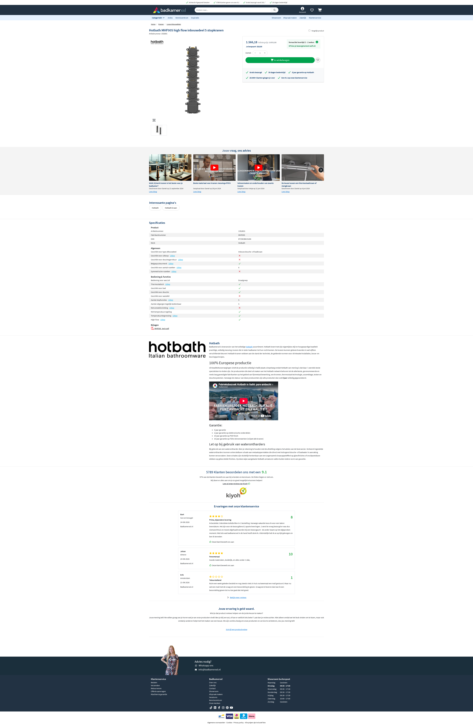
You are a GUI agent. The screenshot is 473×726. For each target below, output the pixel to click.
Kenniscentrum (182, 17)
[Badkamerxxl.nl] (169, 9)
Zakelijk (303, 17)
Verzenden (155, 685)
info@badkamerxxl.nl (209, 669)
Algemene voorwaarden (216, 722)
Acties (170, 17)
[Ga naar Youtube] (231, 708)
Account (302, 12)
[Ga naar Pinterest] (227, 708)
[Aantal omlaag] (255, 53)
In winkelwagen (281, 60)
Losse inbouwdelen (174, 24)
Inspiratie (195, 17)
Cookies (229, 722)
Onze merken (214, 703)
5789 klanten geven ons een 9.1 (227, 2)
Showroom (276, 17)
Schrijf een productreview (236, 629)
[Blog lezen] (170, 167)
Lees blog (153, 191)
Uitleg (172, 255)
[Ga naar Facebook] (219, 708)
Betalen (154, 682)
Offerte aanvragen (158, 691)
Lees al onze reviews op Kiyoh (235, 483)
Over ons (213, 682)
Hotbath (155, 208)
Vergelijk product (318, 31)
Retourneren (156, 688)
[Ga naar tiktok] (211, 708)
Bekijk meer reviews (238, 597)
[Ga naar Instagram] (223, 708)
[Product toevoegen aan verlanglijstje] (318, 60)
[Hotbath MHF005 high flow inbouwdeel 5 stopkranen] (193, 79)
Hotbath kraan (171, 208)
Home (153, 24)
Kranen (161, 24)
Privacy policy (239, 722)
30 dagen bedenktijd (279, 2)
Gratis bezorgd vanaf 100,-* (255, 2)
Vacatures (213, 697)
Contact (212, 688)
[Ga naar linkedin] (215, 708)
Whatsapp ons (206, 665)
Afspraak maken (290, 17)
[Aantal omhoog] (265, 53)
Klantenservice (315, 17)
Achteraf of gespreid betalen (199, 2)
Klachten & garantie (159, 694)
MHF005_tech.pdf (161, 328)
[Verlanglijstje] (312, 10)
